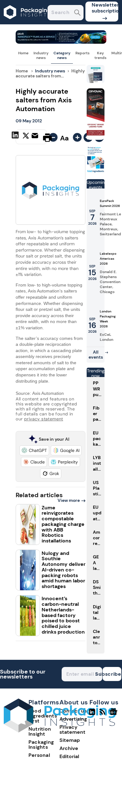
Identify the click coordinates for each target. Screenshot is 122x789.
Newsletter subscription (105, 8)
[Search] (77, 13)
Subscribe (112, 674)
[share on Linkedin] (16, 137)
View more (69, 500)
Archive (68, 748)
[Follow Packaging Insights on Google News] (114, 714)
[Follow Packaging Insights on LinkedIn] (92, 714)
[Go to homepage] (60, 731)
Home (23, 53)
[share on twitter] (25, 137)
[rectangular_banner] (96, 171)
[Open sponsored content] (61, 42)
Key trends (100, 55)
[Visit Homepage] (27, 23)
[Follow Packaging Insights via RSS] (103, 714)
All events (96, 355)
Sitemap (69, 740)
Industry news (40, 55)
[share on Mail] (35, 137)
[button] (34, 450)
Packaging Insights (41, 744)
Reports (82, 53)
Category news (61, 55)
